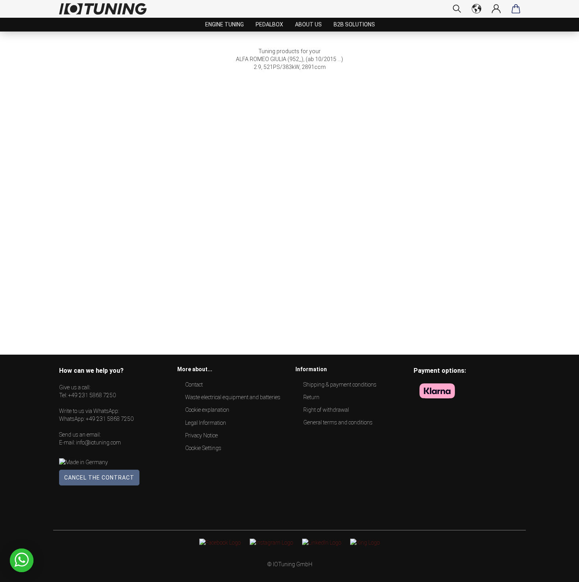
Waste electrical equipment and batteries (232, 397)
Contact (194, 384)
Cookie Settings (203, 448)
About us (308, 24)
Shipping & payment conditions (340, 384)
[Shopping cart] (516, 8)
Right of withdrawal (326, 410)
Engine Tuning (224, 24)
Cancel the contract (99, 477)
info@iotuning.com (98, 442)
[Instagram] (271, 542)
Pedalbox (269, 24)
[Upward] (557, 570)
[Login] (496, 8)
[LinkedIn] (321, 542)
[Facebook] (220, 542)
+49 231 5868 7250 (92, 395)
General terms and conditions (338, 422)
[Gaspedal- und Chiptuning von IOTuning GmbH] (105, 9)
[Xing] (365, 542)
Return (311, 397)
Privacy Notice (201, 435)
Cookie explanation (207, 410)
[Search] (457, 8)
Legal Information (205, 423)
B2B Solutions (354, 24)
